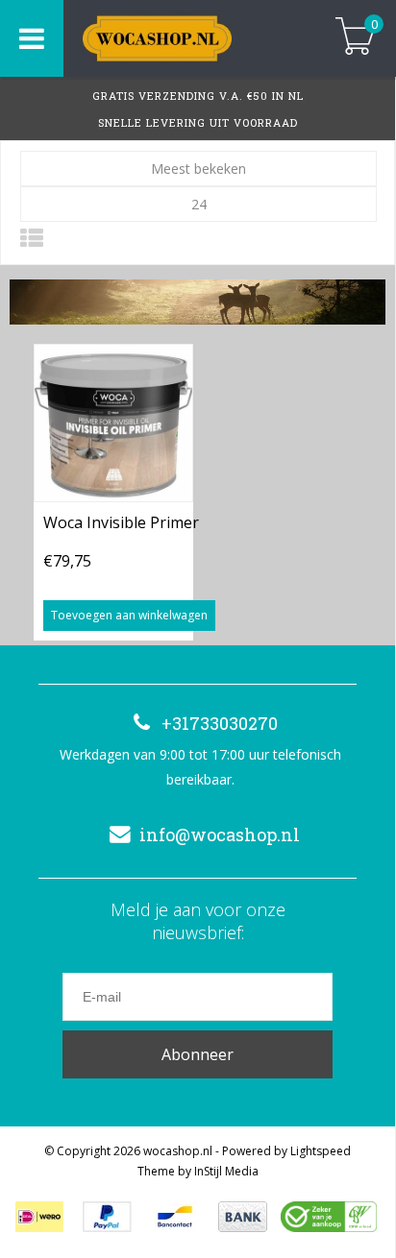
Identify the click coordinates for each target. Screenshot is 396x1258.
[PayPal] (107, 1216)
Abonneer (197, 1054)
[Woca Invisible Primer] (113, 423)
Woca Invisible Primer (121, 522)
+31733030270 (219, 723)
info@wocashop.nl (219, 834)
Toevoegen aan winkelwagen (129, 615)
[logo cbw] (329, 1216)
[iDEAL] (39, 1216)
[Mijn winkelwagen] (355, 37)
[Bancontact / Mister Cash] (175, 1216)
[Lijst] (31, 238)
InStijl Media (226, 1171)
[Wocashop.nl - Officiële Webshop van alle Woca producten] (184, 38)
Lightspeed (320, 1151)
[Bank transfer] (242, 1216)
